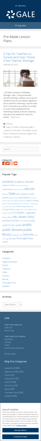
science (36, 235)
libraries (5, 217)
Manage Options (20, 430)
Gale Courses (13, 198)
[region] (20, 422)
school (21, 235)
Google (17, 209)
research (14, 235)
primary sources (10, 220)
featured (5, 194)
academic (8, 181)
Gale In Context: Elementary (17, 127)
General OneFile (8, 209)
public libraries (12, 229)
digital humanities (18, 189)
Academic (6, 258)
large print (31, 212)
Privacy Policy (10, 353)
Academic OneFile (8, 185)
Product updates (15, 225)
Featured (6, 268)
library (10, 217)
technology (5, 239)
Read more (15, 117)
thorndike (12, 239)
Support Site (31, 133)
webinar (16, 137)
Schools (9, 124)
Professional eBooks (17, 133)
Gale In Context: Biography (10, 204)
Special (5, 279)
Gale (12, 193)
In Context (18, 212)
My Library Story (23, 217)
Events (5, 265)
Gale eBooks (23, 197)
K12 (25, 213)
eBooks (29, 189)
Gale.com (9, 327)
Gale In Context (32, 200)
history (10, 213)
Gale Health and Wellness (18, 201)
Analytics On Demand (22, 185)
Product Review (23, 221)
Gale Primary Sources (24, 206)
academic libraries (24, 181)
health (22, 209)
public (27, 224)
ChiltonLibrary (7, 189)
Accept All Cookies (20, 437)
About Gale (9, 330)
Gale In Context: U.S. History (27, 204)
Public (4, 272)
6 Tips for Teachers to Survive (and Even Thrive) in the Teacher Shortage (19, 57)
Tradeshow (8, 137)
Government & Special (14, 348)
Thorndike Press (24, 238)
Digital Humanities (9, 261)
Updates (5, 242)
